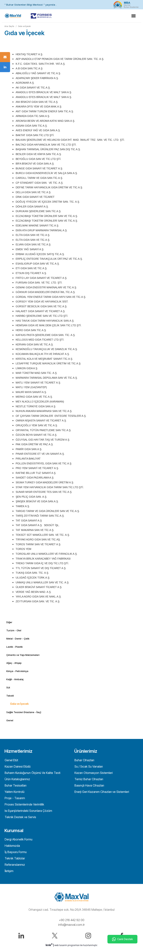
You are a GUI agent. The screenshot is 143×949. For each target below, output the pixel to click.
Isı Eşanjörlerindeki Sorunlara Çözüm (28, 811)
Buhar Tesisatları (15, 785)
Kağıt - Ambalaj (14, 679)
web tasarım (60, 945)
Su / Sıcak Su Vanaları (88, 766)
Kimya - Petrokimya (17, 671)
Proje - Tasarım (14, 798)
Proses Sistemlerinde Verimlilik (24, 804)
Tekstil (10, 695)
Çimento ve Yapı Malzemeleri (22, 654)
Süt (8, 687)
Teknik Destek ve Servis (20, 817)
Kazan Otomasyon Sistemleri (93, 773)
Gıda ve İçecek (24, 26)
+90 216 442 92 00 (71, 920)
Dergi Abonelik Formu (18, 839)
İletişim (8, 871)
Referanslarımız (14, 864)
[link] (71, 4)
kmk (49, 945)
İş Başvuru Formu (15, 852)
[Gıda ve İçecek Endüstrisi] (12, 15)
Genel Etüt (11, 760)
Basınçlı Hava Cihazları (89, 785)
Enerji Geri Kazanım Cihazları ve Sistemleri (101, 792)
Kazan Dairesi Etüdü (17, 766)
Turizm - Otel (13, 630)
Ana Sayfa (9, 26)
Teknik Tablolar (14, 858)
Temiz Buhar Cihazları (88, 779)
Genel (9, 720)
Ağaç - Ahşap (14, 662)
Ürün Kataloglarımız (17, 779)
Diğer (9, 622)
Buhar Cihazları (84, 760)
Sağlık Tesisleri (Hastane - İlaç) (23, 712)
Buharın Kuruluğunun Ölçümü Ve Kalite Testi (32, 773)
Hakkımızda (12, 846)
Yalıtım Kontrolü (14, 792)
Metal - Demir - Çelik (17, 638)
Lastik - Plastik (14, 646)
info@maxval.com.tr (71, 925)
